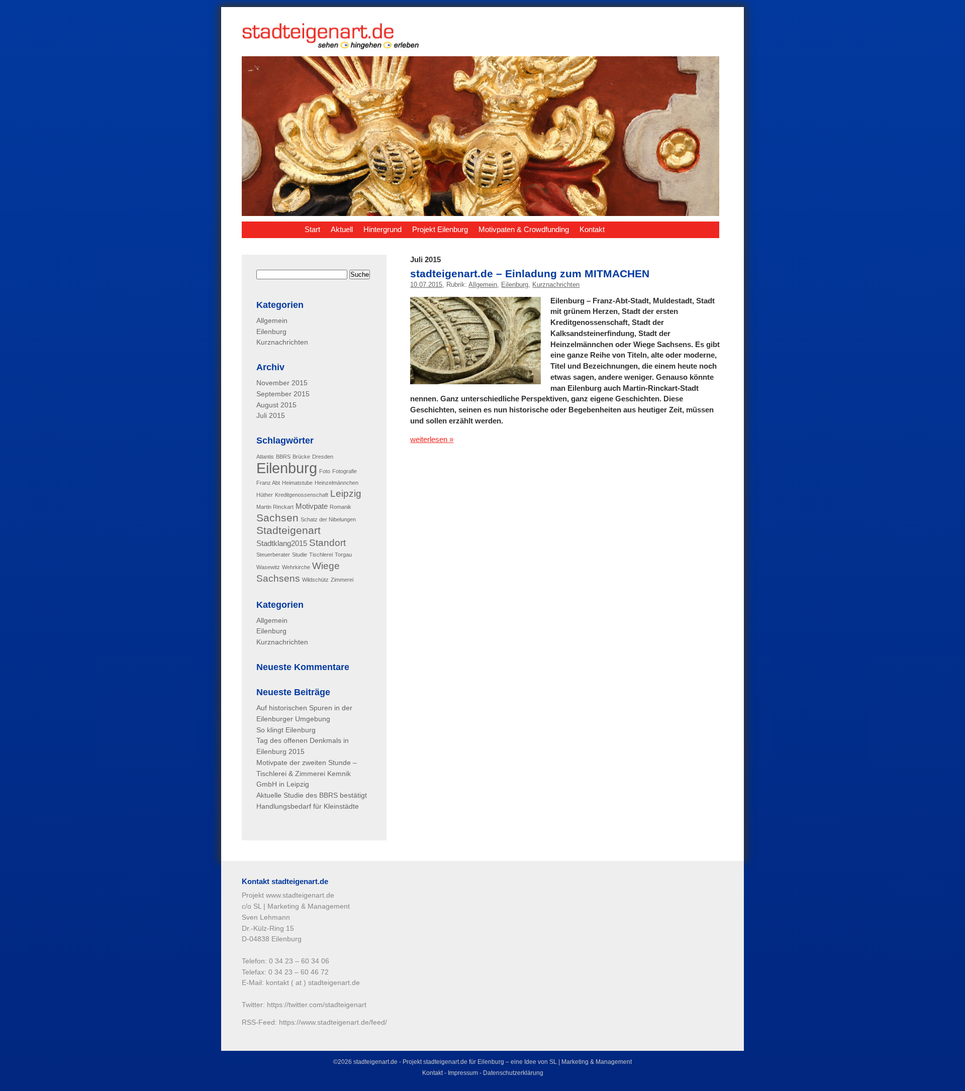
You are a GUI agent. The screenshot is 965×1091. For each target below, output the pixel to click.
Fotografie (344, 471)
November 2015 (282, 383)
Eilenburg (514, 284)
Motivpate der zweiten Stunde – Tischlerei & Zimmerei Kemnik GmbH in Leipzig (306, 774)
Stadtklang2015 (281, 543)
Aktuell (342, 229)
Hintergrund (382, 229)
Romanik (340, 507)
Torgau (343, 555)
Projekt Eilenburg (440, 229)
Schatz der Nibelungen (328, 519)
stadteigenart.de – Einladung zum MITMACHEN (529, 273)
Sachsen (277, 518)
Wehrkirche (296, 567)
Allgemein (482, 284)
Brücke (301, 457)
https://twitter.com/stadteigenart (316, 1005)
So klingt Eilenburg (286, 730)
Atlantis (265, 457)
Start (312, 229)
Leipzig (345, 493)
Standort (327, 542)
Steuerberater (273, 555)
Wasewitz (268, 567)
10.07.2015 (426, 284)
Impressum (463, 1072)
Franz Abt (268, 483)
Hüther (264, 495)
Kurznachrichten (556, 284)
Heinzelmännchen (336, 483)
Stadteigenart (288, 530)
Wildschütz (315, 580)
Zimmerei (342, 580)
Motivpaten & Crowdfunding (523, 229)
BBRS (283, 457)
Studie (299, 555)
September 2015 (283, 394)
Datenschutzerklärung (513, 1072)
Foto (324, 471)
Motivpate (312, 506)
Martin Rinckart (275, 507)
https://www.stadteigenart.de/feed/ (333, 1022)
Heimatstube (297, 483)
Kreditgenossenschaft (301, 495)
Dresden (322, 457)
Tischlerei (321, 555)
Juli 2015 (270, 415)
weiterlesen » (431, 439)
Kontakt (592, 229)
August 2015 (276, 405)
